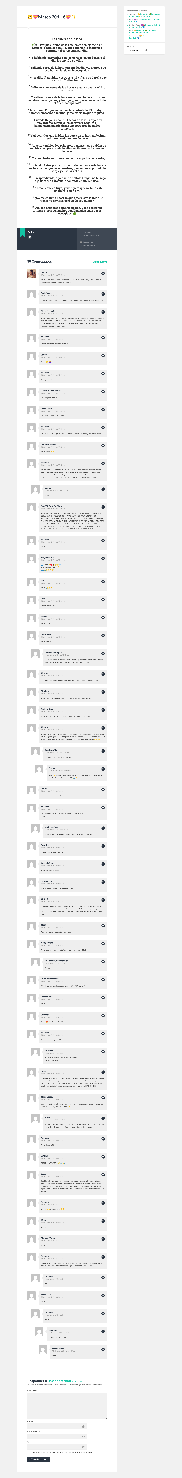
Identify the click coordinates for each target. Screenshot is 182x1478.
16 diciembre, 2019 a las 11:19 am (53, 509)
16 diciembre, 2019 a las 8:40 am (60, 1333)
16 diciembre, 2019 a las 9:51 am (52, 693)
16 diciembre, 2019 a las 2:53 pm (52, 295)
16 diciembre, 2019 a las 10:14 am (53, 583)
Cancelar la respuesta (82, 1382)
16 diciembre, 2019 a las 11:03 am (53, 542)
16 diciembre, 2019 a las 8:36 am (52, 1017)
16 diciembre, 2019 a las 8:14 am (56, 1279)
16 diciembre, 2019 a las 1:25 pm (52, 314)
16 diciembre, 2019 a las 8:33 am (52, 1140)
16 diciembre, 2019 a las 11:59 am (53, 393)
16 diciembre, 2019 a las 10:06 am (53, 601)
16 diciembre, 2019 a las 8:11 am (52, 1240)
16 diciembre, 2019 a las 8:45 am (52, 981)
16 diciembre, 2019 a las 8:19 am (52, 1223)
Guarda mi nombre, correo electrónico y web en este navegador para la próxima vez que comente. (62, 1452)
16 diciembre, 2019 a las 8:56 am (56, 1120)
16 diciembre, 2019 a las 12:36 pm (53, 357)
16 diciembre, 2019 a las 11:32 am (53, 465)
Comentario (32, 1391)
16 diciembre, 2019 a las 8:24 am (52, 1205)
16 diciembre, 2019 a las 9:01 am (56, 1053)
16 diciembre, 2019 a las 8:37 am (52, 999)
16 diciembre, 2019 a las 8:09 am (52, 1259)
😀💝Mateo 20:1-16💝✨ (51, 17)
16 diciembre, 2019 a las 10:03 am (53, 637)
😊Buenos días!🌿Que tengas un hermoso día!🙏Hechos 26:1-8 (145, 15)
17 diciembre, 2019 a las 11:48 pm (53, 275)
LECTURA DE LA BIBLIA (91, 236)
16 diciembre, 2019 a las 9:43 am (52, 791)
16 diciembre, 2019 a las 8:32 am (52, 1158)
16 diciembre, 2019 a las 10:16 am (57, 753)
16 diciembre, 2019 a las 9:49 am (52, 711)
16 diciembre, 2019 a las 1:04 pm (56, 491)
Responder (103, 273)
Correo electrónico (34, 1432)
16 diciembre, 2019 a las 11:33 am (53, 429)
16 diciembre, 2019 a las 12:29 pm (53, 375)
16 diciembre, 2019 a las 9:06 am (56, 963)
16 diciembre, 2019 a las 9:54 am (52, 676)
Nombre (30, 1421)
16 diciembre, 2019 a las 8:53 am (52, 945)
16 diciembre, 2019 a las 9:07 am (63, 1351)
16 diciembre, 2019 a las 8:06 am (52, 1297)
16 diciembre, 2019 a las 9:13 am (52, 902)
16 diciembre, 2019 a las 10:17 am (57, 655)
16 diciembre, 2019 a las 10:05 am (53, 619)
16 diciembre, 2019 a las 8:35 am (52, 1074)
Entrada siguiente (89, 245)
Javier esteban (59, 1381)
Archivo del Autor (30, 237)
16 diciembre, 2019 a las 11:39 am (60, 771)
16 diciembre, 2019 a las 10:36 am (53, 560)
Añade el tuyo (100, 262)
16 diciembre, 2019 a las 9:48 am (52, 730)
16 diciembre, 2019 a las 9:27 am (52, 809)
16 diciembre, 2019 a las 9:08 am (52, 927)
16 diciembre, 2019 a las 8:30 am (52, 1176)
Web (29, 1442)
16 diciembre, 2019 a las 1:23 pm (52, 339)
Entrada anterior (88, 242)
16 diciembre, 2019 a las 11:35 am (53, 411)
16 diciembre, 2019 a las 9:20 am (52, 866)
